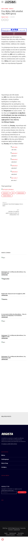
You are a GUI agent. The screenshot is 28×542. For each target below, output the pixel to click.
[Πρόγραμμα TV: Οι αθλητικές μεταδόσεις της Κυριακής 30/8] (12, 263)
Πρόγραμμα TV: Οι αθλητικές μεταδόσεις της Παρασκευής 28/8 (13, 357)
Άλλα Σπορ (4, 463)
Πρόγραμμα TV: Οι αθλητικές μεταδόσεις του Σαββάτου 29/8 (13, 336)
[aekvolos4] (14, 172)
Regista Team (4, 17)
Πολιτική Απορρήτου (10, 534)
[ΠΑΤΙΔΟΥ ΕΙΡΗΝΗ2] (7, 189)
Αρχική (5, 533)
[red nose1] (14, 35)
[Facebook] (2, 480)
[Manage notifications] (2, 539)
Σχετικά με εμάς (12, 533)
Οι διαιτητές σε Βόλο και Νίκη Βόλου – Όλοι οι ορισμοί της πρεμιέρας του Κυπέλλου (13, 315)
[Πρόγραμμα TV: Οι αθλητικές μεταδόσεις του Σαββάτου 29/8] (12, 327)
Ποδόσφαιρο (5, 459)
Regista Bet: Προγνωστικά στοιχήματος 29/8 (13, 293)
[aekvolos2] (14, 159)
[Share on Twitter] (5, 20)
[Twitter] (6, 480)
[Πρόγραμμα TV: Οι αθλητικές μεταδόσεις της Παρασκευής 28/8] (12, 348)
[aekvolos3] (14, 165)
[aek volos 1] (14, 178)
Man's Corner (4, 8)
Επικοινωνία (19, 534)
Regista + (11, 8)
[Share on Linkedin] (7, 20)
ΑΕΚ (13, 193)
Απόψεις (4, 467)
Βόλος (3, 455)
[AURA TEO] (14, 31)
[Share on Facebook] (2, 20)
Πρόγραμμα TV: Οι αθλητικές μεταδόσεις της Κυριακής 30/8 (13, 272)
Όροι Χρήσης (21, 533)
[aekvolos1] (14, 153)
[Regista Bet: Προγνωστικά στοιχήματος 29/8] (12, 285)
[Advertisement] (14, 80)
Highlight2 (5, 193)
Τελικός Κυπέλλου (7, 195)
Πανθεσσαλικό (20, 193)
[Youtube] (13, 480)
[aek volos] (14, 147)
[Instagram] (9, 480)
